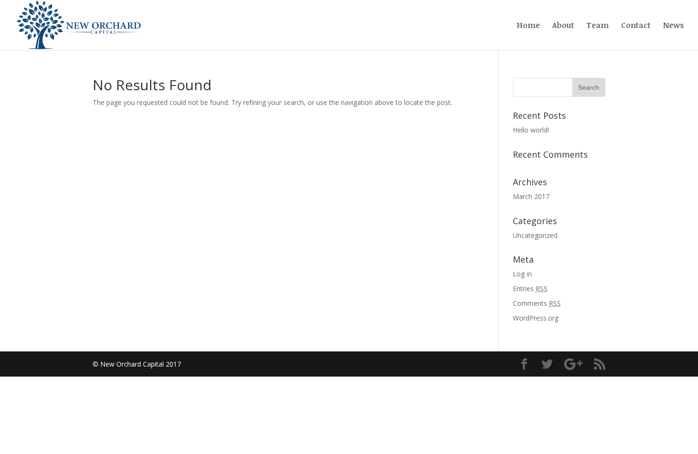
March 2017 (531, 196)
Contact (636, 26)
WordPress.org (535, 317)
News (673, 26)
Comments (537, 303)
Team (597, 26)
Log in (522, 273)
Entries (530, 288)
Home (528, 26)
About (563, 26)
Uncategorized (535, 235)
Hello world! (531, 129)
